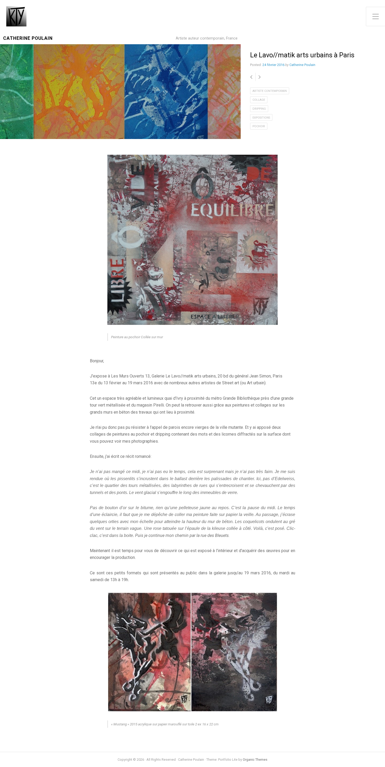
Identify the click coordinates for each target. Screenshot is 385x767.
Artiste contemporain (269, 91)
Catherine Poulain (28, 38)
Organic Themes (255, 760)
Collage (258, 100)
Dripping (259, 108)
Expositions (261, 117)
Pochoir (258, 126)
